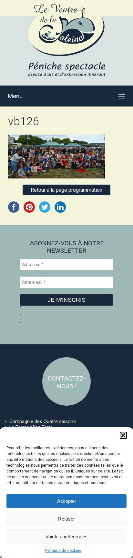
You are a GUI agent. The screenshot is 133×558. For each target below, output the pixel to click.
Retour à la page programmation (66, 190)
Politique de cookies (63, 550)
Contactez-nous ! (67, 382)
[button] (123, 435)
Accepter (66, 501)
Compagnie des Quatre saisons (42, 421)
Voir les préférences (66, 536)
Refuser (66, 519)
